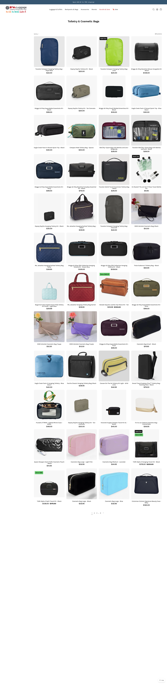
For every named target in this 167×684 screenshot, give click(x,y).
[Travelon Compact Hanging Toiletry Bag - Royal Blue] (49, 51)
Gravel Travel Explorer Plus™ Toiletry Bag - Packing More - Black (146, 384)
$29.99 (49, 309)
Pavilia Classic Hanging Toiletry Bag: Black (81, 383)
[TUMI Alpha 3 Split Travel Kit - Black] (49, 483)
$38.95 (82, 386)
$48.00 (49, 426)
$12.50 (146, 228)
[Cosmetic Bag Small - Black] (146, 326)
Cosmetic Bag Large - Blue (114, 501)
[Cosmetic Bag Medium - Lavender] (114, 444)
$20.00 (82, 71)
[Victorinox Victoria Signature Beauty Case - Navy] (146, 483)
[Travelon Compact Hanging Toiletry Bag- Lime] (114, 51)
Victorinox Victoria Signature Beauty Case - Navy (146, 502)
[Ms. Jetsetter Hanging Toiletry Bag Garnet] (81, 287)
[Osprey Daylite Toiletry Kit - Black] (81, 51)
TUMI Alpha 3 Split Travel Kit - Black (49, 501)
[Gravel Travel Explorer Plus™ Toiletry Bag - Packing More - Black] (146, 366)
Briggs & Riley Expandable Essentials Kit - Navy (49, 187)
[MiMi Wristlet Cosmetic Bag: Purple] (81, 326)
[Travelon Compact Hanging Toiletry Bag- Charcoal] (114, 208)
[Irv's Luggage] (16, 9)
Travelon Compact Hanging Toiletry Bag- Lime (114, 69)
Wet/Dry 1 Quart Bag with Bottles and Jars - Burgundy (114, 148)
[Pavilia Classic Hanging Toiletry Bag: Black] (81, 366)
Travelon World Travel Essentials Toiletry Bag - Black (114, 187)
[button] (94, 9)
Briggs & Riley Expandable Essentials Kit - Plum (114, 344)
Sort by (36, 34)
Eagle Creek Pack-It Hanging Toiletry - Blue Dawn (49, 384)
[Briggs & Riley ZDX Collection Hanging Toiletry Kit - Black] (114, 248)
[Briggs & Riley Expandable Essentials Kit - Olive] (146, 287)
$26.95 (146, 426)
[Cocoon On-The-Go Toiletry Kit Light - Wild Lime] (114, 366)
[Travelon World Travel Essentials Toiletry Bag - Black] (114, 169)
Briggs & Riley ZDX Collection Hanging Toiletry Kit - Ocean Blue (81, 266)
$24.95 (114, 464)
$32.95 (82, 464)
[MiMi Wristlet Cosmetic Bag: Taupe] (49, 326)
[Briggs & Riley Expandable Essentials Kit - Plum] (114, 326)
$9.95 (146, 191)
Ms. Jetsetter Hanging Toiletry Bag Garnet (81, 305)
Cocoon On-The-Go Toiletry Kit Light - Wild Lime (114, 384)
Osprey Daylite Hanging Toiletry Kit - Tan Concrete (81, 423)
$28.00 (114, 151)
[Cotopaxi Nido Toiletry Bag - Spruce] (81, 130)
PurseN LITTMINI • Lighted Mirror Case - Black (49, 423)
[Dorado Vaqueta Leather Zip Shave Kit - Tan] (114, 287)
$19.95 (146, 346)
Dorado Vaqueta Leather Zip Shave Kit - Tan (114, 305)
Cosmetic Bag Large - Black (81, 501)
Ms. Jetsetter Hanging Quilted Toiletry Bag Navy (49, 266)
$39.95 (82, 230)
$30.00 (146, 112)
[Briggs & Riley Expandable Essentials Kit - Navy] (49, 169)
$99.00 (49, 112)
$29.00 (114, 191)
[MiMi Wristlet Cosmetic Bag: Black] (146, 208)
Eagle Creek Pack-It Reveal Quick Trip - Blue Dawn (146, 109)
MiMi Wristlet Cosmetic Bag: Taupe (49, 344)
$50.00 (82, 150)
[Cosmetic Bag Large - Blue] (114, 483)
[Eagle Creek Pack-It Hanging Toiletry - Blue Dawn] (49, 366)
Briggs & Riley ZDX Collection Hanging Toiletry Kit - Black (114, 266)
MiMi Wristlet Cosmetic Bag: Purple (81, 344)
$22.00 (49, 73)
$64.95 (146, 268)
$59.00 (114, 112)
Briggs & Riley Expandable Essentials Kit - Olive (146, 305)
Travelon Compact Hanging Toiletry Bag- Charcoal (114, 226)
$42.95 (114, 387)
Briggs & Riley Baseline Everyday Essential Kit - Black (81, 187)
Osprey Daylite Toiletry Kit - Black (81, 69)
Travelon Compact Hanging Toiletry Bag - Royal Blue (49, 69)
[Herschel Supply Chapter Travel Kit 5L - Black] (114, 405)
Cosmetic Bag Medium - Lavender (114, 462)
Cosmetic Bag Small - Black (146, 344)
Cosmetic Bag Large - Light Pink (82, 462)
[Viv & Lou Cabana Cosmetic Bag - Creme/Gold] (146, 405)
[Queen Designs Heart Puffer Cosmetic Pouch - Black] (49, 444)
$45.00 (114, 426)
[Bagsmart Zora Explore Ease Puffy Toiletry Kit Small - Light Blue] (49, 287)
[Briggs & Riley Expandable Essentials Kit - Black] (49, 91)
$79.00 (82, 191)
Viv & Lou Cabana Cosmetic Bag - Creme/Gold (146, 423)
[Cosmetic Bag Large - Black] (81, 483)
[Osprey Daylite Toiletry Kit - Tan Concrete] (81, 91)
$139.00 (146, 73)
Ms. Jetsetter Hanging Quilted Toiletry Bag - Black (81, 226)
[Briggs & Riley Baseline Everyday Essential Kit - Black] (81, 169)
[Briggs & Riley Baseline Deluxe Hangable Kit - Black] (146, 51)
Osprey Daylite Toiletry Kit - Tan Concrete (81, 108)
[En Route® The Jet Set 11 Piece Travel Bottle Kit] (146, 169)
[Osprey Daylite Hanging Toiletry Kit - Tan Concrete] (81, 405)
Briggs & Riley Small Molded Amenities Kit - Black (114, 109)
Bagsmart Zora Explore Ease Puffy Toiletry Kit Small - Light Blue (49, 305)
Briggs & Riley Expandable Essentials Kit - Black (49, 109)
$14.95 (49, 466)
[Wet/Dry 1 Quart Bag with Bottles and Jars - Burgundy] (114, 130)
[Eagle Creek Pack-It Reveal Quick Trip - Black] (49, 130)
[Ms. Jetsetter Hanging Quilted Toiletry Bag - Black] (81, 208)
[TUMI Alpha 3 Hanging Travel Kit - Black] (146, 444)
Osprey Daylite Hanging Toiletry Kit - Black (49, 226)
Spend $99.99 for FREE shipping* (83, 2)
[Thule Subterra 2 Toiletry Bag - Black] (146, 248)
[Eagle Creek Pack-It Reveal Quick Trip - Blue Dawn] (146, 91)
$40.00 (49, 387)
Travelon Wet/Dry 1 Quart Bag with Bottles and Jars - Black (146, 148)
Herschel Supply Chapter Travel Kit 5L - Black (114, 423)
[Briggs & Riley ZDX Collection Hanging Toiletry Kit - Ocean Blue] (81, 248)
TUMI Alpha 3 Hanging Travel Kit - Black (146, 462)
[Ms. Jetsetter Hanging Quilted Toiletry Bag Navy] (49, 248)
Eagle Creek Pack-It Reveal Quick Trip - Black (49, 147)
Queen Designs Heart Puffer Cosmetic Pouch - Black (49, 462)
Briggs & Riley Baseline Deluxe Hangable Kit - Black (146, 69)
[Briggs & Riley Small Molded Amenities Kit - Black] (114, 91)
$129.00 (81, 269)
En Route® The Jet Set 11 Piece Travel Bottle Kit (146, 187)
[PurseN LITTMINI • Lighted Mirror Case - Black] (49, 405)
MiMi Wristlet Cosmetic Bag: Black (146, 226)
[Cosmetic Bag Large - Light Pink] (81, 444)
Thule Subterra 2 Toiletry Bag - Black (146, 265)
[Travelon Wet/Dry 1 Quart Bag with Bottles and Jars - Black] (146, 130)
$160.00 (146, 505)
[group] (83, 2)
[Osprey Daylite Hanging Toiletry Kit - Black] (49, 208)
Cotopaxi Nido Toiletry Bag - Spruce (82, 147)
